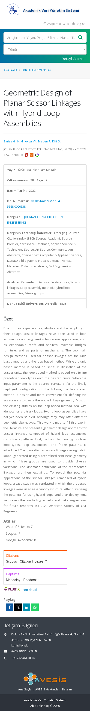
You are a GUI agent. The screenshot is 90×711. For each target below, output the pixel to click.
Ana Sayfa (10, 70)
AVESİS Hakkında (46, 689)
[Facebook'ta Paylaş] (9, 607)
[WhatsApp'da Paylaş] (35, 607)
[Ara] (81, 37)
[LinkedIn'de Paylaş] (26, 607)
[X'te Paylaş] (18, 607)
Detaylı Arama (72, 58)
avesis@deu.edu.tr (24, 651)
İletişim (67, 689)
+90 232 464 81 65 (23, 658)
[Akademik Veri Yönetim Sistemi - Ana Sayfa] (13, 10)
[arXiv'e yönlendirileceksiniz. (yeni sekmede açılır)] (27, 155)
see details (30, 589)
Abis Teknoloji (39, 706)
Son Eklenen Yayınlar (36, 70)
